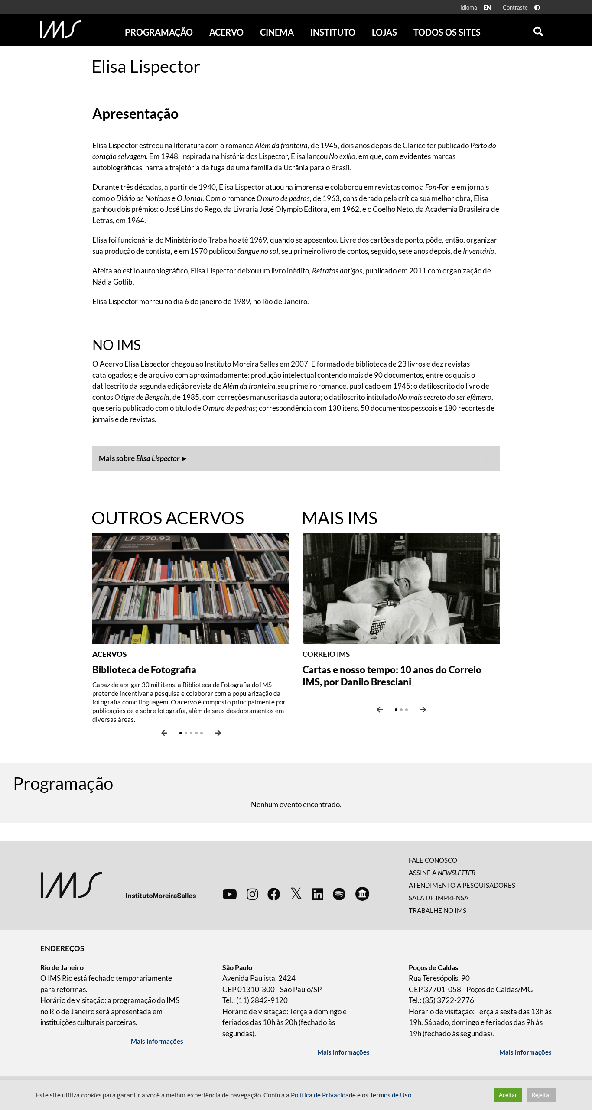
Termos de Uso (390, 1095)
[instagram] (252, 894)
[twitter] (296, 894)
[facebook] (273, 894)
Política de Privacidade (323, 1095)
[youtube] (229, 894)
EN (487, 7)
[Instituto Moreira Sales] (118, 884)
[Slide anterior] (164, 733)
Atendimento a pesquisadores (462, 885)
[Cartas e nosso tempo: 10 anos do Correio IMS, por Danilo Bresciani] (401, 588)
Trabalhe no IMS (437, 910)
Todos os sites (447, 32)
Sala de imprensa (438, 898)
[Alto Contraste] (537, 7)
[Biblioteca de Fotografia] (190, 588)
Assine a (442, 872)
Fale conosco (433, 860)
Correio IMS (326, 654)
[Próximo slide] (218, 733)
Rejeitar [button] (541, 1094)
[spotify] (339, 894)
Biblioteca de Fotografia (144, 669)
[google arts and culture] (362, 893)
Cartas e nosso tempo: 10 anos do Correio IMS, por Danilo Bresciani (392, 676)
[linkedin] (317, 894)
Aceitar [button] (508, 1094)
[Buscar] (538, 29)
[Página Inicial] (60, 29)
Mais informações (157, 1041)
